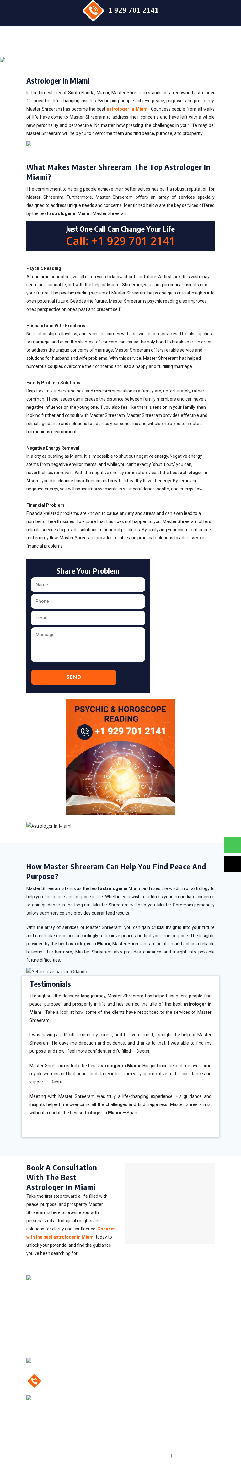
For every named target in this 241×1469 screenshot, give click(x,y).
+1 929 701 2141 (131, 10)
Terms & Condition (194, 1455)
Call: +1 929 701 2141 (120, 241)
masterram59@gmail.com (81, 1362)
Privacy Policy (153, 1455)
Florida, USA (62, 1400)
